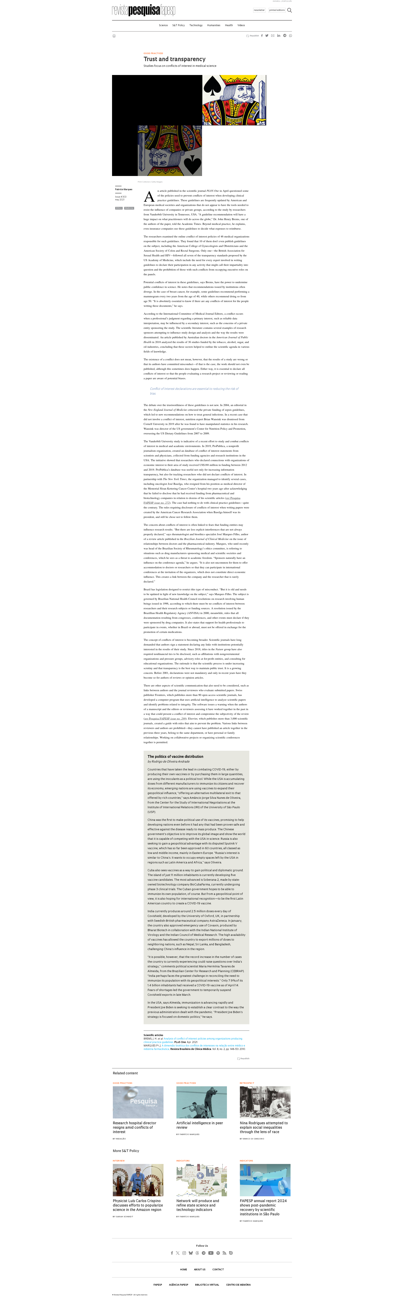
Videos (241, 25)
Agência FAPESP (179, 1285)
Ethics (119, 208)
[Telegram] (203, 1253)
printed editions (277, 10)
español (276, 1)
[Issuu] (230, 1253)
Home (184, 1270)
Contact (218, 1270)
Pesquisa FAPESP (165, 718)
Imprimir (114, 36)
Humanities (213, 25)
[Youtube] (210, 1253)
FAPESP (158, 1285)
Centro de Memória (238, 1285)
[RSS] (223, 1253)
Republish (254, 36)
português (287, 1)
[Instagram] (183, 1253)
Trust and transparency (174, 60)
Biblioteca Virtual (207, 1285)
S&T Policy (178, 25)
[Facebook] (172, 1253)
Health (229, 25)
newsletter (259, 10)
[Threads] (197, 1253)
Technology (195, 25)
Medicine (129, 208)
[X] (177, 1253)
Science (163, 25)
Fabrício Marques (123, 190)
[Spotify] (218, 1253)
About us (200, 1270)
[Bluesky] (190, 1253)
